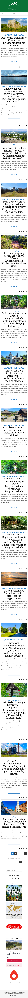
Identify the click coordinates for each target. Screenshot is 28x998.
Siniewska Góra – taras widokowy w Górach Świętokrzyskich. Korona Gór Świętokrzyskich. (14, 485)
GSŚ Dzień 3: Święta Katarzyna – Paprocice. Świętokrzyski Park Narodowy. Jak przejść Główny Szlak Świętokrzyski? (14, 710)
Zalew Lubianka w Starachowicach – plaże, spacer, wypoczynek (14, 594)
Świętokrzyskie (19, 35)
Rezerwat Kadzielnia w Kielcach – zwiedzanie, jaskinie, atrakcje (14, 41)
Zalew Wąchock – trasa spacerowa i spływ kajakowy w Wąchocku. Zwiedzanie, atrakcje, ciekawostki (14, 95)
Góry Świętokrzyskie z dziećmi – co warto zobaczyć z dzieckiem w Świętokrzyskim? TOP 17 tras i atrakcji (14, 153)
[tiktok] (17, 995)
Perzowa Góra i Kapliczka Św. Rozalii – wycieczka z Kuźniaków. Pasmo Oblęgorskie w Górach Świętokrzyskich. (14, 541)
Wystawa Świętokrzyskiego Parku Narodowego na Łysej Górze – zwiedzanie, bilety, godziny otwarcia (14, 649)
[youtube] (15, 995)
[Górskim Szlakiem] (14, 6)
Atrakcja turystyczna (12, 34)
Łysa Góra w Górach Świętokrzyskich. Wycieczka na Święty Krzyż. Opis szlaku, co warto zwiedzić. (14, 206)
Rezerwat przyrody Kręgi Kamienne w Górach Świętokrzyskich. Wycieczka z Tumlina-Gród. (14, 259)
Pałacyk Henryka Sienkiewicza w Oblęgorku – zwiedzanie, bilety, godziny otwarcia (14, 375)
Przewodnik (15, 146)
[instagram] (12, 995)
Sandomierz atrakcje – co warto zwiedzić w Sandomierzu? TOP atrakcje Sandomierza (14, 823)
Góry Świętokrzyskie (13, 35)
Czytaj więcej (14, 61)
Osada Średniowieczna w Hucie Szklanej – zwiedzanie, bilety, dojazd (14, 431)
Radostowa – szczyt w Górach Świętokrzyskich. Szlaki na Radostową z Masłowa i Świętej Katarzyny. (14, 320)
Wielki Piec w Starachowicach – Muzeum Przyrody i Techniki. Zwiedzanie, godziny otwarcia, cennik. (14, 767)
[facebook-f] (10, 995)
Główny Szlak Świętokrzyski (11, 698)
